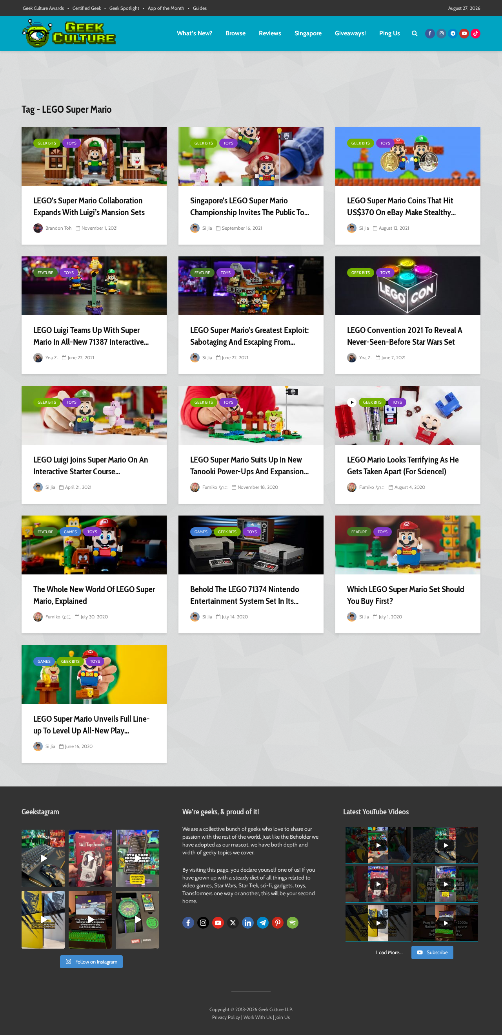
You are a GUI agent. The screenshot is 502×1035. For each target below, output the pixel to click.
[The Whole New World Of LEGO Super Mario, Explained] (94, 545)
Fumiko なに (214, 487)
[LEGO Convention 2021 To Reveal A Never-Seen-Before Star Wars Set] (407, 285)
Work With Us (258, 1017)
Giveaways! (350, 33)
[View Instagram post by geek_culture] (60, 882)
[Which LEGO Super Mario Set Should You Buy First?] (407, 545)
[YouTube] (218, 923)
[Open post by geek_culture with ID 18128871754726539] (43, 919)
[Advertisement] (251, 80)
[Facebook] (188, 923)
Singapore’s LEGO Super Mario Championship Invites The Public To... (249, 206)
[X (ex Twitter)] (233, 923)
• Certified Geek (84, 8)
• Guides (197, 8)
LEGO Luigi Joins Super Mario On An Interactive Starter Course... (90, 465)
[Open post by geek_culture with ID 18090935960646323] (90, 919)
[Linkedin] (248, 923)
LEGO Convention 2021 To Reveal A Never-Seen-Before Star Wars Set (404, 336)
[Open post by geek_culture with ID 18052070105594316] (43, 858)
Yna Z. (51, 357)
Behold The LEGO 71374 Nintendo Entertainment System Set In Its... (244, 595)
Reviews (270, 33)
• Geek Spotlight (121, 8)
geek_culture (42, 835)
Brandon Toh (58, 228)
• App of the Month (163, 8)
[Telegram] (263, 923)
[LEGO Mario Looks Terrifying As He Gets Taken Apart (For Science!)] (407, 415)
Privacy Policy (226, 1017)
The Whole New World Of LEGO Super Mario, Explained (94, 595)
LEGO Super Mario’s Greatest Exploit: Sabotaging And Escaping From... (249, 336)
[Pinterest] (278, 923)
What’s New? (194, 33)
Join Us (282, 1017)
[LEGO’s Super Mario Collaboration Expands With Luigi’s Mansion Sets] (94, 156)
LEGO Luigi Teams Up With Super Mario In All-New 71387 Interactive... (91, 336)
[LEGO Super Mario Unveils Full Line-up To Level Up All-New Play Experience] (94, 674)
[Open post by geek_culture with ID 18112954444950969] (137, 858)
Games (70, 531)
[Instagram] (203, 923)
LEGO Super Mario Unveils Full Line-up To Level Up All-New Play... (91, 724)
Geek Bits (47, 143)
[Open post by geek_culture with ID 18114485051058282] (137, 919)
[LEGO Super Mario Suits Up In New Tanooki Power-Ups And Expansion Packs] (251, 415)
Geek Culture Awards (43, 8)
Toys (71, 143)
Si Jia (206, 228)
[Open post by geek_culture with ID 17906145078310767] (90, 858)
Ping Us (389, 33)
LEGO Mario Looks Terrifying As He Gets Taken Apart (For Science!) (403, 465)
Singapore (308, 33)
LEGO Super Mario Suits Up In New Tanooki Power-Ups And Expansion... (249, 465)
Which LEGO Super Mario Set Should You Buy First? (405, 595)
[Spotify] (292, 923)
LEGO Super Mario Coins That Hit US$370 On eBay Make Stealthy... (401, 206)
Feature (45, 272)
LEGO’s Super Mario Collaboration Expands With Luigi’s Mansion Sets (89, 206)
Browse (236, 33)
